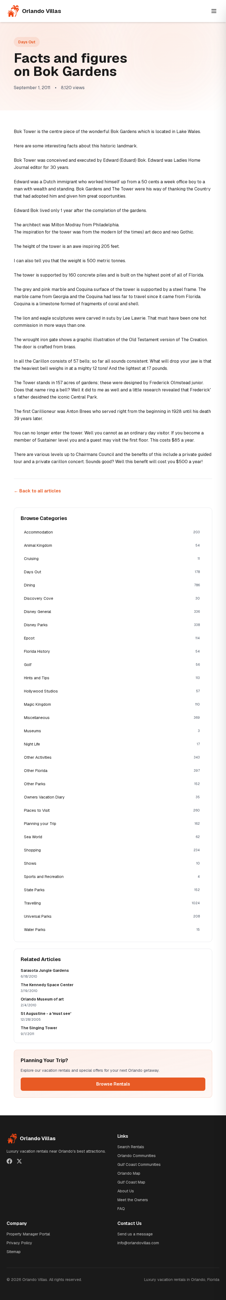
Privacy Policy (19, 1242)
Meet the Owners (132, 1199)
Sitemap (14, 1251)
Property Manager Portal (28, 1234)
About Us (125, 1190)
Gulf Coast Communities (139, 1164)
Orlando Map (128, 1173)
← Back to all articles (37, 491)
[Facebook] (9, 1161)
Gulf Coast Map (131, 1182)
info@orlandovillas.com (138, 1242)
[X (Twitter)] (19, 1161)
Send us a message (135, 1234)
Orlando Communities (136, 1155)
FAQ (121, 1208)
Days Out (26, 41)
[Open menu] (213, 11)
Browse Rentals (113, 1084)
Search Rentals (130, 1146)
